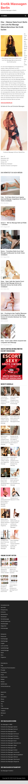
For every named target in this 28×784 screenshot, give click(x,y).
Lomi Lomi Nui (4, 645)
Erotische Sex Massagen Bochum (9, 729)
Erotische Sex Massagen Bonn (8, 731)
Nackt (2, 652)
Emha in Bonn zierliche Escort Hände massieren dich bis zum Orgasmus (5, 522)
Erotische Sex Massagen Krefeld (9, 750)
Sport (2, 694)
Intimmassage (4, 628)
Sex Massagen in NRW (6, 724)
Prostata (3, 670)
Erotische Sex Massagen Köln (8, 747)
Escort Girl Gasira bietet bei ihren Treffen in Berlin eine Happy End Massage (5, 461)
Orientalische (4, 663)
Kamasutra (3, 634)
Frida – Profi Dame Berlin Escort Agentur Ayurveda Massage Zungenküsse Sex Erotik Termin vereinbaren (13, 199)
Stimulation (4, 696)
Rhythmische (4, 677)
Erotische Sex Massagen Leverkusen (10, 752)
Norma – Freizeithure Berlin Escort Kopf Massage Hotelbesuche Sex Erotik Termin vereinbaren (13, 253)
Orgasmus (3, 657)
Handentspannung (5, 621)
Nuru (2, 655)
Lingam (2, 643)
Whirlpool (3, 713)
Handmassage (4, 623)
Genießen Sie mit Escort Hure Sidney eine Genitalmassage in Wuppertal (5, 482)
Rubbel (2, 679)
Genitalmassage (5, 619)
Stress (2, 699)
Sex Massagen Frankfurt (7, 770)
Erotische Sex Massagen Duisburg (9, 736)
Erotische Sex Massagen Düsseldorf (10, 738)
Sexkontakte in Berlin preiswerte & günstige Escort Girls (14, 588)
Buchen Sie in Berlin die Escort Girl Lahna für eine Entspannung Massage (15, 482)
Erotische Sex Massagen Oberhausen (10, 759)
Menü (5, 15)
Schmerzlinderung (5, 686)
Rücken (3, 681)
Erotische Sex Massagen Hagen (9, 745)
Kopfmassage (4, 641)
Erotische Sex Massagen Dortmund (10, 733)
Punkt (2, 674)
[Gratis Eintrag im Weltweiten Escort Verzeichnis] (11, 366)
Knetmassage (4, 638)
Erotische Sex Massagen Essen (9, 740)
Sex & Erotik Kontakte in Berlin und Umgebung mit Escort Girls (4, 588)
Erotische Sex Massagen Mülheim (9, 757)
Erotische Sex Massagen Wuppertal (10, 761)
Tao (2, 703)
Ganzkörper (4, 616)
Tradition (3, 710)
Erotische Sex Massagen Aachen (9, 727)
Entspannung (4, 609)
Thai (2, 706)
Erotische (3, 612)
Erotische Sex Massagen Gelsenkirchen (11, 743)
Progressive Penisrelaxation (8, 667)
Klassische (3, 636)
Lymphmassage (5, 650)
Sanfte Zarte (4, 684)
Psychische (4, 672)
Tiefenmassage (5, 708)
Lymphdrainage (5, 648)
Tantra (2, 701)
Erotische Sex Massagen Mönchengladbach (12, 754)
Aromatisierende (5, 605)
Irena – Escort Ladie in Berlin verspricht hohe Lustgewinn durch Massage (13, 341)
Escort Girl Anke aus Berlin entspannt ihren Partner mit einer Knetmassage (14, 400)
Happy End (3, 626)
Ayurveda (3, 607)
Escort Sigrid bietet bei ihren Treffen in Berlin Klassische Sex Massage (5, 420)
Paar (2, 665)
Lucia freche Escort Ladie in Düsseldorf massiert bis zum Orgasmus (5, 400)
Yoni (2, 715)
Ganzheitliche (4, 614)
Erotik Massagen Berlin (14, 6)
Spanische (3, 692)
